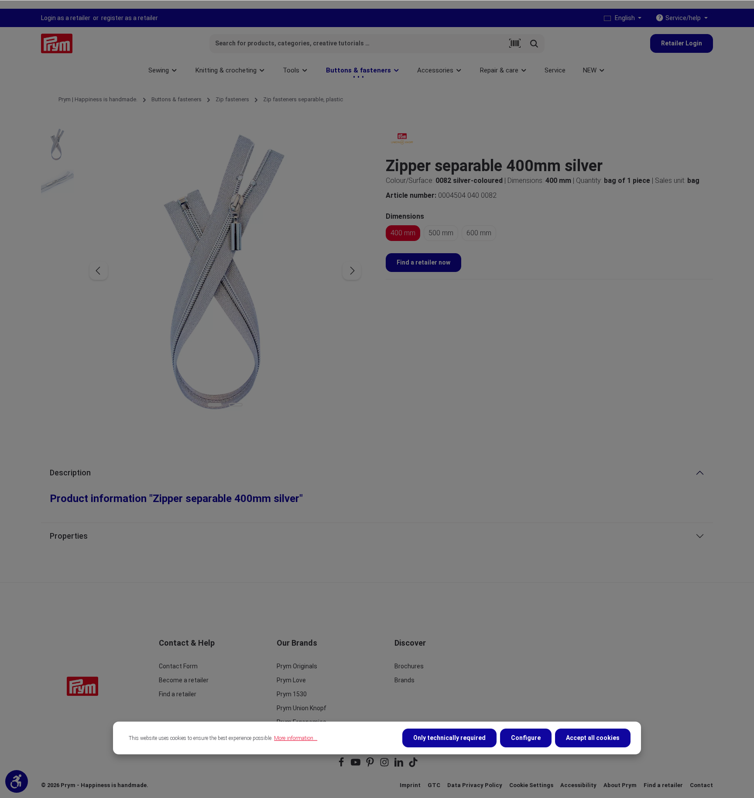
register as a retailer (129, 17)
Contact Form (178, 666)
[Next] (352, 270)
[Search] (534, 43)
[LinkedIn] (399, 765)
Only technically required (449, 737)
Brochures (409, 666)
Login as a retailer (65, 17)
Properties (69, 535)
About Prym (620, 785)
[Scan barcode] (514, 43)
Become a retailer (184, 680)
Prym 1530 (292, 694)
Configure (526, 737)
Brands (404, 680)
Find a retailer (177, 694)
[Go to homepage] (56, 43)
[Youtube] (356, 765)
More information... (295, 738)
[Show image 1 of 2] (215, 404)
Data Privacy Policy (474, 785)
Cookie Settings (531, 785)
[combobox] (357, 43)
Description (70, 472)
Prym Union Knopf (301, 708)
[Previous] (98, 270)
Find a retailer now (423, 262)
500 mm (440, 233)
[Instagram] (385, 765)
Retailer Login (681, 43)
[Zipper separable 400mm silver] (224, 270)
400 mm (403, 233)
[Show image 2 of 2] (236, 404)
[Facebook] (341, 765)
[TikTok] (413, 765)
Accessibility (578, 785)
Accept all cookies (593, 737)
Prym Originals (297, 666)
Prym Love (291, 680)
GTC (434, 785)
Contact (701, 785)
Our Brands (297, 642)
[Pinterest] (370, 765)
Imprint (410, 785)
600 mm (478, 233)
